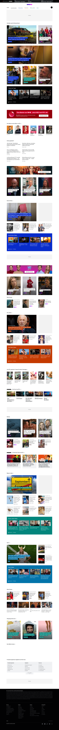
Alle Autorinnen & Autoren (10, 709)
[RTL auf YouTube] (49, 723)
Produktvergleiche (20, 709)
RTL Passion (43, 714)
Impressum (31, 707)
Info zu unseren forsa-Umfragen (34, 715)
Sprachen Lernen (27, 669)
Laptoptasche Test (10, 669)
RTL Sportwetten (41, 666)
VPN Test (9, 670)
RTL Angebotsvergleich (42, 669)
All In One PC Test (10, 666)
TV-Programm (8, 707)
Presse (43, 708)
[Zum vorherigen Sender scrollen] (55, 1)
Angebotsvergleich (21, 714)
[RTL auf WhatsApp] (52, 723)
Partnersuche (20, 708)
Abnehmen (26, 666)
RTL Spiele (43, 709)
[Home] (29, 4)
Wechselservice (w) (21, 713)
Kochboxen (26, 670)
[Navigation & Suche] (52, 7)
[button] (13, 95)
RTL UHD (7, 713)
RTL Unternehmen (41, 670)
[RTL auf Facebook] (42, 723)
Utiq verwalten (32, 714)
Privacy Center (32, 708)
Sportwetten (20, 707)
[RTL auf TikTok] (47, 723)
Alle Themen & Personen (9, 708)
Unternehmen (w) (20, 715)
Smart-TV (7, 714)
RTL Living (43, 713)
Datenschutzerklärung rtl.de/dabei (35, 713)
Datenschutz (32, 709)
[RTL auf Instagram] (44, 723)
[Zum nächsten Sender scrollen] (57, 1)
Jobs (42, 707)
